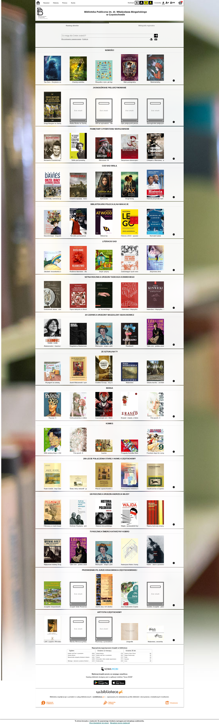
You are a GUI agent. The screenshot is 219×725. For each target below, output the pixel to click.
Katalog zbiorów (72, 25)
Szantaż (126, 659)
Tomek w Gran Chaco (130, 653)
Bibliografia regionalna (146, 25)
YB (146, 3)
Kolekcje (85, 39)
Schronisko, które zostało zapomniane (106, 659)
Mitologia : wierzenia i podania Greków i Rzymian (80, 661)
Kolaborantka (99, 661)
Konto (73, 3)
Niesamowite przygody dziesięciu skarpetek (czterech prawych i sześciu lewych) (88, 657)
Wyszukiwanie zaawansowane (71, 39)
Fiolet (125, 657)
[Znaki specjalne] (156, 39)
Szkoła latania (71, 655)
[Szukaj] (156, 36)
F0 (163, 3)
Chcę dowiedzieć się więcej (99, 723)
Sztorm (98, 657)
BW (141, 3)
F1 (167, 3)
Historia (56, 3)
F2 (172, 3)
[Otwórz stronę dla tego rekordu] (53, 68)
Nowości (46, 3)
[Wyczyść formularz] (151, 39)
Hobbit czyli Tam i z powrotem (75, 653)
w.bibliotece (98, 697)
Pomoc (64, 3)
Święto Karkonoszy (129, 655)
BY (150, 3)
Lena (125, 661)
